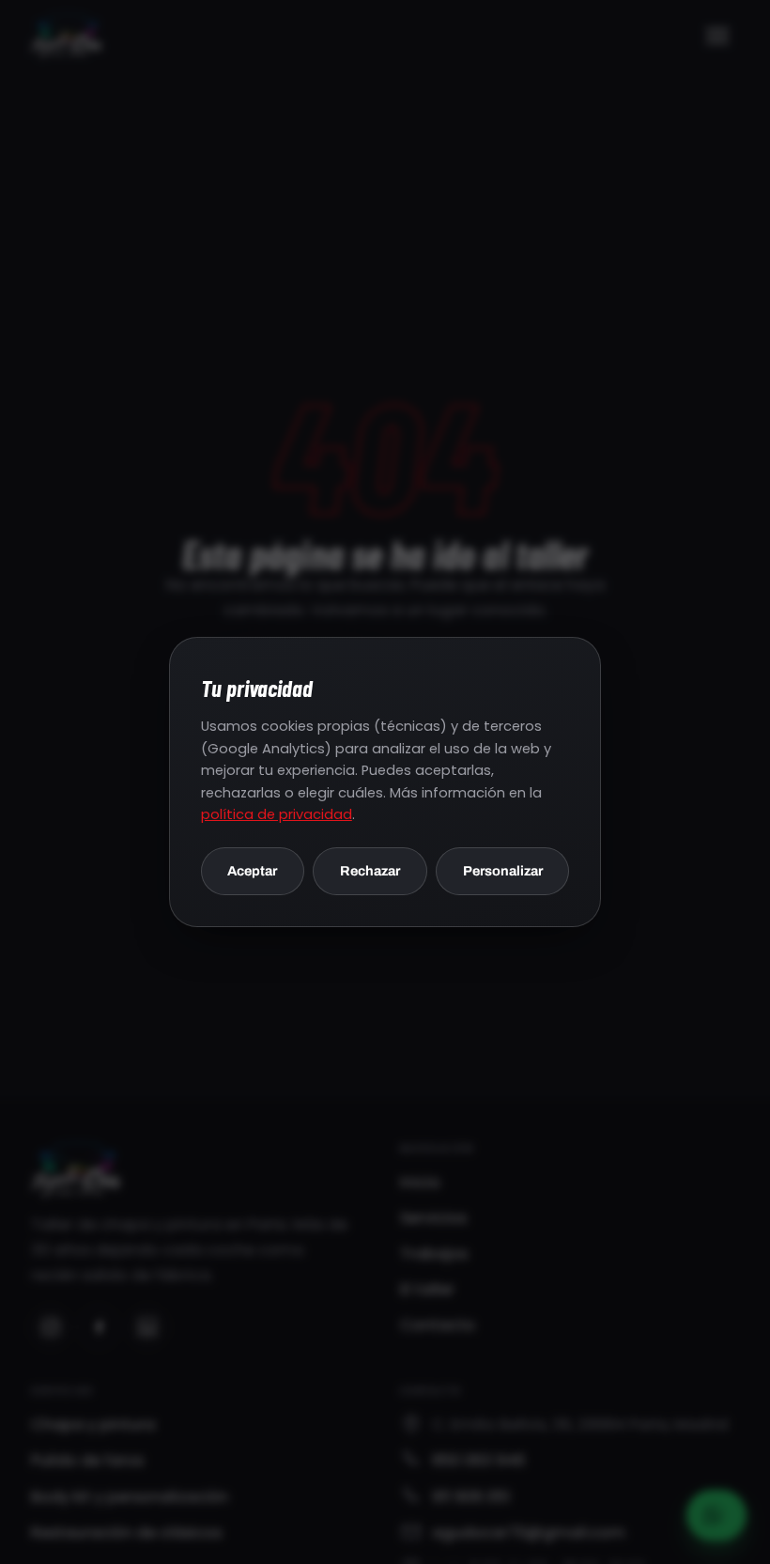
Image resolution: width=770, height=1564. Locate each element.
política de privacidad (276, 814)
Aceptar (252, 870)
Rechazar (370, 870)
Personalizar (503, 870)
